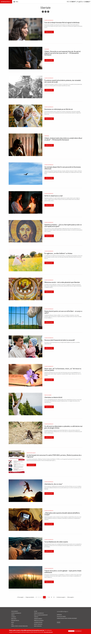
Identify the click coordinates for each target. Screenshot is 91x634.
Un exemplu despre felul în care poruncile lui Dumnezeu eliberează (62, 168)
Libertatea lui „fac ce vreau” (53, 484)
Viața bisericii (14, 611)
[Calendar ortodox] (71, 1)
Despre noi (59, 614)
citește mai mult (49, 32)
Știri (12, 624)
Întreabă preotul (15, 620)
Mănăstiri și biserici (39, 620)
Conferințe (46, 49)
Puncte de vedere (47, 395)
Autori (35, 611)
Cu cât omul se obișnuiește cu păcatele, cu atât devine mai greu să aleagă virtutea (63, 427)
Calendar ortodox (38, 622)
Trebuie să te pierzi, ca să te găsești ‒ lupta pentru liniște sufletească (62, 571)
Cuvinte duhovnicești (48, 20)
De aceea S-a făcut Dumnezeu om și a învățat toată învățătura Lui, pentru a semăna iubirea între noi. (62, 343)
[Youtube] (79, 1)
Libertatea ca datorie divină (53, 397)
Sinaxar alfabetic (38, 618)
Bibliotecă (13, 618)
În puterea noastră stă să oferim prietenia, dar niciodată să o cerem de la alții (62, 81)
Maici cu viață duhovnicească (41, 615)
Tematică (36, 616)
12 (54, 597)
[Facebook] (77, 1)
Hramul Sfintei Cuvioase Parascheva (19, 626)
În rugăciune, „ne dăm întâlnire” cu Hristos (58, 253)
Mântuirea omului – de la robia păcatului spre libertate (62, 282)
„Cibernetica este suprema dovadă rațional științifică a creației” (62, 513)
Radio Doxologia (38, 626)
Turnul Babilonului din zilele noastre (56, 542)
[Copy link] (48, 12)
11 (52, 597)
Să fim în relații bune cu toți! (53, 196)
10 (49, 597)
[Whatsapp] (45, 12)
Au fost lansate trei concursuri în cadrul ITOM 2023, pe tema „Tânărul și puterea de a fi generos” (54, 456)
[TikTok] (82, 1)
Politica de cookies (61, 616)
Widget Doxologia (38, 624)
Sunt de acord (71, 631)
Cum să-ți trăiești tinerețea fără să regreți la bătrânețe (61, 22)
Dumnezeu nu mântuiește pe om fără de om (58, 109)
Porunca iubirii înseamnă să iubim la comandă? (59, 340)
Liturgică (13, 616)
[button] (15, 1)
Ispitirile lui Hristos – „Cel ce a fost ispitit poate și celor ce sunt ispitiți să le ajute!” (63, 225)
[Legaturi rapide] (89, 2)
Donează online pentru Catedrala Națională (67, 618)
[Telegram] (88, 1)
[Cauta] (76, 2)
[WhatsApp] (84, 1)
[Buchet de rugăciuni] (74, 1)
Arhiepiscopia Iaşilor (31, 452)
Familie (13, 615)
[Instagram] (81, 1)
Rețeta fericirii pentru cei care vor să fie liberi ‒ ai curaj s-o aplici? (63, 312)
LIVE (69, 1)
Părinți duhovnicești (39, 613)
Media (12, 622)
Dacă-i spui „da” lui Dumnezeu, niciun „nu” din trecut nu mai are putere (62, 369)
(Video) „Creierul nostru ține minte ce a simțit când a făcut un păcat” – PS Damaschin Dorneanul (63, 139)
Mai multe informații (48, 632)
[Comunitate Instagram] (86, 1)
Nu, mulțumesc (78, 631)
